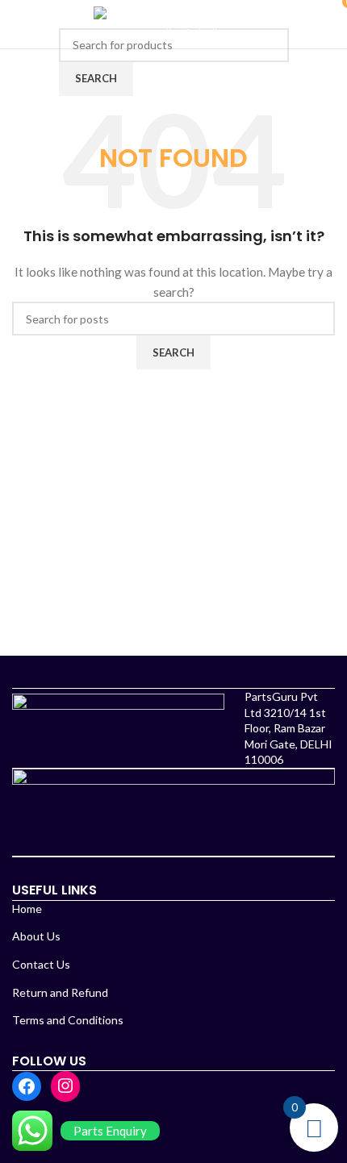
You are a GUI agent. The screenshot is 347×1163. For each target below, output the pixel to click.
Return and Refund (60, 992)
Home (27, 908)
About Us (36, 936)
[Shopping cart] (332, 24)
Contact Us (41, 964)
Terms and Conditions (67, 1020)
